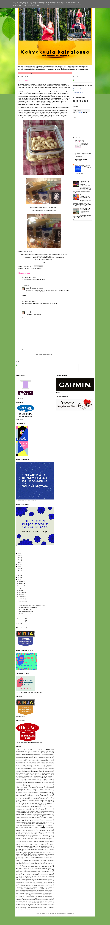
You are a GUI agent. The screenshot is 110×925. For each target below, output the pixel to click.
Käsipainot (44, 814)
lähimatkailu (46, 894)
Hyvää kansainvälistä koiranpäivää (84, 143)
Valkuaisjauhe (19, 877)
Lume (51, 822)
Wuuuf (28, 888)
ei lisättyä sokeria (25, 891)
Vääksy (50, 887)
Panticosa (32, 843)
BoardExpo (29, 765)
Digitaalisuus (33, 769)
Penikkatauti (51, 843)
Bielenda (52, 763)
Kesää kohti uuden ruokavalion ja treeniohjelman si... (32, 605)
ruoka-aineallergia (48, 901)
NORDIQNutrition (19, 835)
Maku (37, 827)
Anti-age (26, 760)
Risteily (19, 852)
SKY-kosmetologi (25, 855)
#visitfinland (49, 755)
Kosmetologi (19, 809)
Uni (23, 874)
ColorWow (52, 766)
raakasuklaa (49, 899)
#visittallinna (18, 757)
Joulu (50, 794)
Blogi (24, 765)
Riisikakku (35, 850)
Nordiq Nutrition (49, 838)
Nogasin (24, 838)
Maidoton (26, 827)
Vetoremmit (33, 882)
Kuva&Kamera (19, 814)
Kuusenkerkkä (49, 812)
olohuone (44, 898)
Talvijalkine (38, 866)
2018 (19, 571)
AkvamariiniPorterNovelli (32, 759)
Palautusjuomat (45, 841)
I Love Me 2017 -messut (48, 787)
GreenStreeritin (45, 257)
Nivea (50, 836)
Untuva (27, 874)
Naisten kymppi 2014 (39, 835)
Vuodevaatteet (27, 887)
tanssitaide (30, 904)
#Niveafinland (41, 749)
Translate (85, 112)
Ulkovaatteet (18, 874)
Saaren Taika (43, 855)
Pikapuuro (38, 844)
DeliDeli (52, 768)
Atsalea (29, 762)
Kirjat (32, 806)
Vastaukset (26, 285)
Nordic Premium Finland (40, 838)
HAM (18, 779)
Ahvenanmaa (41, 757)
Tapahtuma (44, 866)
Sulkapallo (44, 862)
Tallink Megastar (19, 866)
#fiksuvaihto (43, 751)
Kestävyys (18, 804)
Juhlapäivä (30, 795)
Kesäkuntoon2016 (31, 804)
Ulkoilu (49, 873)
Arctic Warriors (44, 760)
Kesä (23, 805)
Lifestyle (38, 819)
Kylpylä (32, 814)
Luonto (17, 825)
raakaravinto (42, 899)
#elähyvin (35, 751)
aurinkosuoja (40, 890)
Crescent (19, 768)
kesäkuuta (22, 594)
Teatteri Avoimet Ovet (24, 868)
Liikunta (26, 820)
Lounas (33, 822)
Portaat (30, 846)
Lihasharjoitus (49, 819)
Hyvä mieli (39, 786)
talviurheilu (22, 904)
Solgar (22, 862)
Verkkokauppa (48, 880)
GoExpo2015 (36, 777)
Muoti (40, 833)
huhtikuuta (22, 598)
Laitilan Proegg (37, 815)
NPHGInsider (31, 835)
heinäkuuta (22, 592)
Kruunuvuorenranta (20, 811)
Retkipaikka (29, 850)
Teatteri (51, 866)
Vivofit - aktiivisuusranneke (25, 609)
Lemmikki (50, 817)
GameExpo (37, 776)
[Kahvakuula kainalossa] (73, 90)
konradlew (59, 913)
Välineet (34, 887)
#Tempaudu (49, 749)
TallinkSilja (26, 866)
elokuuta (21, 590)
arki (22, 890)
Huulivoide (50, 784)
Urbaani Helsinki (35, 874)
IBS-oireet (47, 789)
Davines (34, 768)
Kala (53, 797)
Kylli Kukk (27, 814)
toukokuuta (22, 596)
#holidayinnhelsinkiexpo (20, 752)
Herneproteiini (33, 782)
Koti (36, 809)
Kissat (44, 806)
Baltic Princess (41, 762)
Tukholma (34, 871)
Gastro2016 (50, 776)
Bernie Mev (35, 763)
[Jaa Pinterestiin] (42, 266)
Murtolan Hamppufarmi (47, 833)
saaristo (24, 902)
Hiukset (45, 782)
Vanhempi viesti (65, 349)
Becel (30, 763)
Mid (16, 833)
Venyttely (30, 880)
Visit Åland (29, 885)
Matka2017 (33, 829)
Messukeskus (36, 832)
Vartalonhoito (36, 879)
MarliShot (19, 829)
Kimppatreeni (49, 804)
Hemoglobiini (18, 782)
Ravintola (49, 849)
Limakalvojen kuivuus (38, 820)
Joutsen (17, 795)
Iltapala (38, 790)
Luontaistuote (49, 823)
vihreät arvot (23, 907)
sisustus (41, 902)
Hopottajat (26, 784)
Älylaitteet (50, 907)
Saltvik (27, 857)
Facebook (62, 73)
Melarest (24, 832)
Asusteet (24, 762)
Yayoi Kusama (35, 888)
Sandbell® (33, 857)
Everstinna (23, 773)
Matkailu (40, 829)
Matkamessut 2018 (43, 830)
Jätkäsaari (22, 797)
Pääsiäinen (37, 847)
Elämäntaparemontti (39, 771)
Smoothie (42, 860)
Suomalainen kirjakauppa (22, 863)
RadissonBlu (49, 847)
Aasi (31, 757)
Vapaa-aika (29, 879)
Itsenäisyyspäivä (48, 792)
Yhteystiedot (38, 73)
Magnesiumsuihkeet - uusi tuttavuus (28, 607)
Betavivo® (41, 763)
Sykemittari (32, 865)
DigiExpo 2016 (24, 769)
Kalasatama (20, 798)
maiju (27, 288)
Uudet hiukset (19, 876)
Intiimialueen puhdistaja (33, 792)
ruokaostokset (18, 902)
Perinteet (19, 844)
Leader (32, 817)
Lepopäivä (22, 819)
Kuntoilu (32, 812)
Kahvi (49, 797)
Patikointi (45, 843)
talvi (17, 904)
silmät (29, 902)
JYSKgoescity (29, 794)
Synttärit (37, 865)
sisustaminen (35, 902)
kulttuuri (27, 895)
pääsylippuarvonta (33, 899)
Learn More (88, 4)
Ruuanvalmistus (48, 854)
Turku (52, 871)
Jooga (39, 794)
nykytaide (37, 898)
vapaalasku (33, 905)
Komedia (42, 808)
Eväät (28, 773)
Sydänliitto (18, 865)
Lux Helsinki (24, 825)
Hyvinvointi (20, 786)
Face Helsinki (36, 773)
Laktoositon (18, 817)
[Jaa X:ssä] (38, 266)
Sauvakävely (40, 857)
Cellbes (17, 766)
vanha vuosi (26, 905)
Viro (17, 885)
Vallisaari (27, 877)
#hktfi (50, 751)
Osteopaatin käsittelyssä (25, 616)
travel (50, 904)
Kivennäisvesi (49, 806)
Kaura (50, 801)
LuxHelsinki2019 (40, 825)
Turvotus (19, 873)
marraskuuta (22, 583)
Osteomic (51, 839)
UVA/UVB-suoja (43, 873)
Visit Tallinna (23, 885)
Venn (24, 880)
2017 (19, 573)
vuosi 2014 (30, 907)
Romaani (37, 852)
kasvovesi (28, 893)
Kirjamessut (26, 806)
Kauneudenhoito (33, 800)
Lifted (43, 819)
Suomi (31, 863)
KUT (27, 797)
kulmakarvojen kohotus (47, 893)
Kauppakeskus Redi (33, 801)
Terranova (44, 868)
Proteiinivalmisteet (39, 846)
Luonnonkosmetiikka (28, 823)
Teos (39, 868)
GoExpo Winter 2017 (28, 777)
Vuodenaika (19, 887)
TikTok (68, 73)
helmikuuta (22, 618)
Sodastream (49, 860)
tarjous (37, 904)
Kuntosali (39, 812)
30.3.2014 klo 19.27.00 (37, 312)
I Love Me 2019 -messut (37, 789)
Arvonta (52, 760)
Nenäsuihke (36, 836)
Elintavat (47, 769)
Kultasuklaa (42, 811)
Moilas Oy (24, 833)
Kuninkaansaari (50, 811)
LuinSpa (39, 822)
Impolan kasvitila (44, 790)
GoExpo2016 (44, 777)
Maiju (25, 268)
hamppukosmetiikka (45, 891)
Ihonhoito (32, 791)
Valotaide (18, 879)
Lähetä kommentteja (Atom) (45, 354)
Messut (49, 832)
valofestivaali (18, 905)
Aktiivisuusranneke (20, 759)
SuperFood (39, 268)
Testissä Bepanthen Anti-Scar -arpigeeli (85, 209)
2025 (19, 555)
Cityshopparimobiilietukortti (37, 766)
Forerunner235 (49, 774)
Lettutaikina (28, 819)
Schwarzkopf (19, 858)
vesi (18, 907)
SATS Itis (18, 855)
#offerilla (31, 754)
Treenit (49, 870)
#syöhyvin (52, 754)
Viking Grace (37, 883)
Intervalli (52, 790)
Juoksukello (43, 795)
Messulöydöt (43, 832)
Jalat (35, 794)
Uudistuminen (28, 876)
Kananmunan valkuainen (39, 798)
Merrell (29, 832)
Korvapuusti (49, 808)
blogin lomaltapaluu (48, 890)
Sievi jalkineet (39, 858)
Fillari (42, 773)
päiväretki (25, 899)
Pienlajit (32, 844)
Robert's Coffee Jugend (28, 852)
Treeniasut (43, 869)
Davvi (39, 768)
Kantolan (18, 800)
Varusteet (43, 879)
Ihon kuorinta (25, 790)
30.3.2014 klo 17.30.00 (30, 277)
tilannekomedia (44, 904)
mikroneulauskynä (31, 896)
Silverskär (50, 858)
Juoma (50, 795)
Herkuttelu (25, 782)
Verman (27, 882)
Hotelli (33, 784)
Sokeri (17, 862)
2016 (19, 575)
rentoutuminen (39, 901)
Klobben (17, 808)
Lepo (17, 819)
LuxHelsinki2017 (32, 825)
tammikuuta (22, 621)
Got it (96, 4)
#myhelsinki (25, 754)
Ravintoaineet (41, 849)
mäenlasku (26, 898)
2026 (19, 553)
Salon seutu (20, 857)
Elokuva (18, 771)
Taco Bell (46, 865)
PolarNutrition (24, 846)
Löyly (21, 827)
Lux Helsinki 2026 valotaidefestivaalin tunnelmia (85, 183)
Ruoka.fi (50, 852)
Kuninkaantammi (22, 812)
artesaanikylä (27, 890)
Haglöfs (30, 779)
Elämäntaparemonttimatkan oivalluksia (28, 613)
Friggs (20, 776)
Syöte (41, 865)
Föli (32, 776)
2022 (19, 562)
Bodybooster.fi (36, 765)
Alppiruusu (50, 759)
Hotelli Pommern (41, 784)
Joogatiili (45, 794)
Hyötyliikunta (48, 786)
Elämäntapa (30, 771)
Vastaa (23, 281)
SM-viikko (33, 855)
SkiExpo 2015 (18, 860)
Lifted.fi (77, 152)
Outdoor (23, 841)
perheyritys (50, 898)
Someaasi (27, 862)
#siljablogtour (45, 754)
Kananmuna (27, 798)
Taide (50, 865)
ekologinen (33, 891)
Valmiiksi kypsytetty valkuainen (38, 877)
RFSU (43, 847)
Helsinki (41, 780)
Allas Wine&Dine (42, 759)
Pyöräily (31, 847)
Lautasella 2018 (25, 817)
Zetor (18, 890)
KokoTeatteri (25, 808)
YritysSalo (52, 888)
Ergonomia (49, 771)
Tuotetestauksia (46, 871)
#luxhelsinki (49, 752)
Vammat (23, 879)
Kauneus (42, 800)
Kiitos (43, 804)
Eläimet (23, 771)
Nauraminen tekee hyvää (26, 836)
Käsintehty (38, 814)
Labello (17, 815)
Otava (19, 841)
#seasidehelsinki (38, 754)
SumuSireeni (51, 862)
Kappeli (24, 800)
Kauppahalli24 (25, 801)
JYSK (23, 794)
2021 (19, 564)
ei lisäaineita (18, 891)
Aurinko (34, 762)
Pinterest (54, 73)
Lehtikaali (44, 817)
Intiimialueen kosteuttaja (22, 792)
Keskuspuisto (49, 803)
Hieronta (39, 782)
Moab (20, 833)
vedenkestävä (43, 905)
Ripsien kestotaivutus (49, 850)
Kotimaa (42, 809)
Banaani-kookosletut (50, 762)
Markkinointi (51, 827)
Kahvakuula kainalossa (78, 88)
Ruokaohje (18, 854)
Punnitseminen (24, 847)
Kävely (49, 814)
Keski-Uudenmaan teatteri (38, 803)
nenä (31, 898)
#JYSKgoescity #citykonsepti (22, 749)
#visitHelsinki (40, 755)
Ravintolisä (18, 850)
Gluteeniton (19, 777)
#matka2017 (18, 754)
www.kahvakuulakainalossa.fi (40, 907)
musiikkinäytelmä (48, 896)
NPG (25, 835)
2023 (19, 560)
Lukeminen (45, 822)
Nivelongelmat (18, 838)
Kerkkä (28, 803)
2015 (19, 577)
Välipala (40, 887)
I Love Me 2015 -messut (21, 787)
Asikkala (19, 762)
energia (38, 891)
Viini (45, 882)
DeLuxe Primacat (44, 768)
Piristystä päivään (46, 844)
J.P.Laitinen (18, 794)
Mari (42, 827)
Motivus (35, 833)
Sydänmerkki (25, 865)
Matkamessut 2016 (20, 830)
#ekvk (29, 751)
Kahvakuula (43, 797)
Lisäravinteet (19, 822)
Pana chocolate (24, 843)
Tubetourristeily (27, 871)
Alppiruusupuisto (19, 760)
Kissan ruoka (39, 806)
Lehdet (38, 817)
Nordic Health (31, 838)
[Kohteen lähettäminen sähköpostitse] (35, 266)
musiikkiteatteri (19, 898)
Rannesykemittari (20, 849)
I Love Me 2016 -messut (34, 787)
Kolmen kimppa (34, 808)
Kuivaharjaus (31, 811)
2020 (19, 566)
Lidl (33, 819)
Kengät (22, 803)
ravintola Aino (30, 901)
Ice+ (51, 789)
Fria (16, 776)
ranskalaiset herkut (20, 901)
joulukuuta (21, 581)
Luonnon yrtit (18, 823)
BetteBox (46, 763)
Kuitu (26, 811)
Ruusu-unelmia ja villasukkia (82, 165)
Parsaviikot (38, 843)
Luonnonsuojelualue (40, 823)
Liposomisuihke (49, 820)
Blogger (72, 913)
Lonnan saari (27, 822)
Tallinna (32, 866)
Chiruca (22, 766)
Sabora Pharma (50, 855)
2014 (19, 579)
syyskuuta (22, 588)
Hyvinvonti (32, 786)
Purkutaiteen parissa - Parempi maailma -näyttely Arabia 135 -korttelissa (85, 197)
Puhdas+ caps (49, 846)
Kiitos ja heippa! (78, 160)
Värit (46, 887)
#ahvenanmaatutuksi (20, 751)
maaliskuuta (22, 601)
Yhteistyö (42, 888)
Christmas (27, 766)
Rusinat (34, 854)
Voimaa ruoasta (22, 603)
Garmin (43, 776)
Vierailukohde (39, 882)
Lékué (17, 827)
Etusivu (21, 73)
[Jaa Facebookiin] (40, 266)
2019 (19, 568)
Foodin (42, 774)
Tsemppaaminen (19, 871)
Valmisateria (49, 877)
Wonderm (24, 888)
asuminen (33, 890)
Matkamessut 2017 (32, 830)
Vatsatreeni (18, 880)
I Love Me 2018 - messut (24, 789)
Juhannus (23, 795)
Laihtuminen (28, 815)
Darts (29, 768)
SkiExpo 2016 (26, 860)
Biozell (19, 765)
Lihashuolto (18, 820)
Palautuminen (37, 841)
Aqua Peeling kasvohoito (34, 760)
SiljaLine (45, 858)
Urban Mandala (44, 874)
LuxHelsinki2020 (49, 825)
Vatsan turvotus (49, 879)
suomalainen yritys (48, 902)
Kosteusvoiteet (28, 809)
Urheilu (50, 874)
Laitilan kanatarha (47, 815)
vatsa (38, 905)
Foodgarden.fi (36, 774)
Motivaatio (30, 833)
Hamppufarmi (36, 779)
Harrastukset (44, 779)
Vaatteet (50, 876)
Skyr (32, 860)
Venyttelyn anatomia (38, 880)
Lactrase (22, 815)
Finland (47, 773)
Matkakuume (49, 829)
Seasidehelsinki (27, 858)
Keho (17, 803)
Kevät (38, 805)
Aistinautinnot (49, 757)
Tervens (50, 868)
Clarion (46, 766)
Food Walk (29, 774)
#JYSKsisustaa (33, 749)
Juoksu (37, 795)
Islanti (41, 792)
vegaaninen (51, 905)
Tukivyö (38, 871)
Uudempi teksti (22, 349)
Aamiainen (25, 757)
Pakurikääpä (29, 841)
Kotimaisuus (49, 809)
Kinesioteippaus (19, 806)
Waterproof (18, 888)
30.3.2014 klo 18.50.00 (30, 301)
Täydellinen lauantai (34, 873)
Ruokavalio (33, 268)
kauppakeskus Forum (36, 893)
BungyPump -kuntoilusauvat (26, 611)
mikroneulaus (21, 896)
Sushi (51, 863)
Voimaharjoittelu (49, 885)
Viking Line (45, 883)
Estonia (17, 773)
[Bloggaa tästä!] (37, 266)
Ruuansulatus (40, 854)
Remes (24, 850)
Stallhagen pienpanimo (35, 862)
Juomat (17, 797)
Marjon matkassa (79, 140)
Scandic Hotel (49, 857)
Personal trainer (26, 844)
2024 (19, 557)
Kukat (37, 811)
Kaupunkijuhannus (43, 801)
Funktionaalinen (27, 776)
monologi (40, 896)
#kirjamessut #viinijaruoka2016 (35, 752)
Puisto (17, 847)
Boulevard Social (44, 765)
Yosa (47, 888)
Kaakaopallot (32, 797)
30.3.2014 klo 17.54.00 (37, 288)
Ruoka (28, 268)
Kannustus (50, 798)
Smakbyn (37, 860)
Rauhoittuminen (31, 849)
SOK (37, 855)
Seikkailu (33, 858)
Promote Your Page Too (78, 92)
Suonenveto (37, 863)
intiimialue (22, 893)
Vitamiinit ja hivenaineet (38, 885)
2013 (19, 623)
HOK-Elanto (24, 779)
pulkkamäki (18, 899)
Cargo (51, 765)
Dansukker (24, 768)
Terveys (18, 869)
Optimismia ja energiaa (81, 159)
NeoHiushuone (43, 836)
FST (32, 773)
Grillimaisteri (51, 777)
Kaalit (38, 797)
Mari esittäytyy (29, 73)
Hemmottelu (49, 780)
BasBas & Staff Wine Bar (22, 763)
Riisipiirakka (41, 850)
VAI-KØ (43, 876)
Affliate (35, 757)
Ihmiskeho (18, 790)
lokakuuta (21, 585)
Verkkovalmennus (20, 882)
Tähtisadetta (25, 873)
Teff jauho (34, 868)
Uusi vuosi (36, 876)
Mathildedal (26, 829)
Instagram (47, 73)
